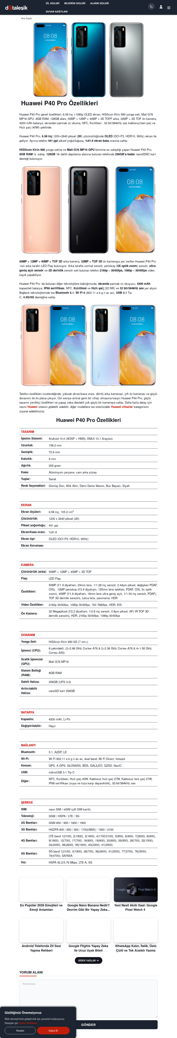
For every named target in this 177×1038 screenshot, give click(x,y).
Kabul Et (53, 1030)
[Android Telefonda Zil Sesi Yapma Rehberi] (41, 930)
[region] (38, 1022)
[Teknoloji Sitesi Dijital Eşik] (16, 8)
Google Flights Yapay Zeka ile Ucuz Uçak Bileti (88, 948)
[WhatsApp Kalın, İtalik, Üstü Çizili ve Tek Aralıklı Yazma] (136, 930)
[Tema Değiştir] (151, 6)
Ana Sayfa (26, 18)
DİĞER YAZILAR (87, 960)
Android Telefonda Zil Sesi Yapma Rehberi (41, 948)
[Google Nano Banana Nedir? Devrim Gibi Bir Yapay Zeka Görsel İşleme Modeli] (88, 889)
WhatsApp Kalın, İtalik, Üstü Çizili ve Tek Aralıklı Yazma (135, 948)
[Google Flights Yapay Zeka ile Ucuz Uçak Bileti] (88, 930)
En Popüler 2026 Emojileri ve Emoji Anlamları (41, 907)
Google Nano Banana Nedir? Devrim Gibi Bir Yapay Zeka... (88, 907)
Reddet (20, 1030)
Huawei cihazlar (122, 407)
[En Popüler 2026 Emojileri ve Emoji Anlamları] (41, 889)
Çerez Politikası (28, 1023)
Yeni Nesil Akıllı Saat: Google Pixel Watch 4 (135, 907)
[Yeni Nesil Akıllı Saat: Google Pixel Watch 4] (136, 889)
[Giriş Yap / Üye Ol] (161, 6)
